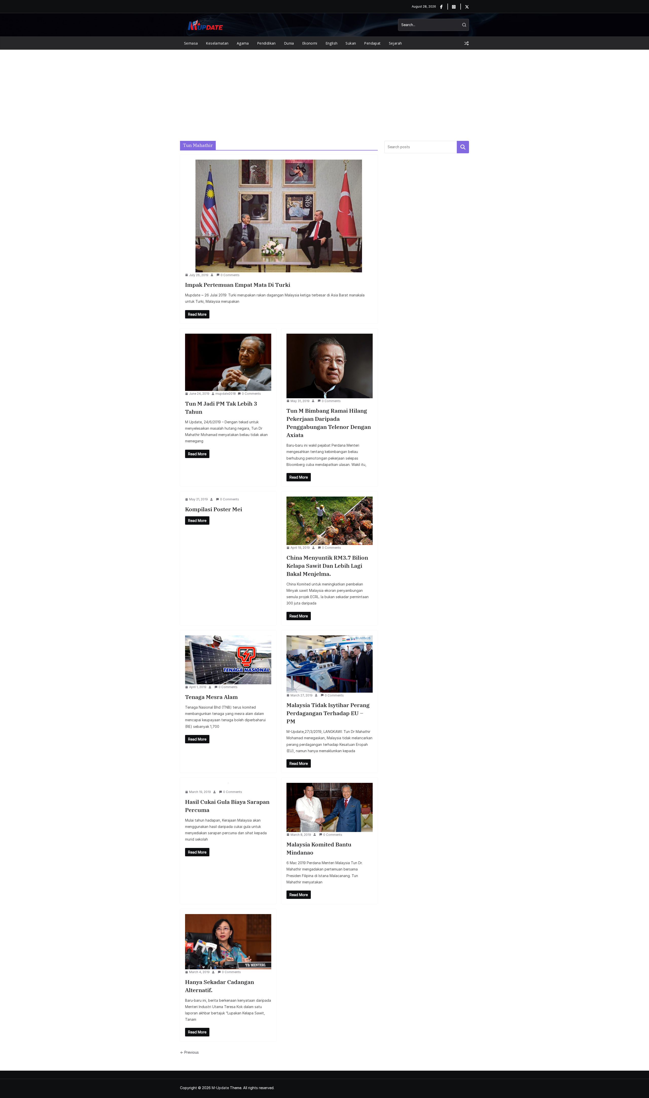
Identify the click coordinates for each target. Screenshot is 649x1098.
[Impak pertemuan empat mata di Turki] (279, 216)
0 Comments (230, 275)
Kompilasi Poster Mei (213, 509)
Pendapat (372, 43)
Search (463, 146)
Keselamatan (217, 43)
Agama (243, 43)
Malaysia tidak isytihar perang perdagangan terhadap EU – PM (328, 713)
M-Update (220, 1088)
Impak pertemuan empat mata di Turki (237, 284)
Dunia (289, 43)
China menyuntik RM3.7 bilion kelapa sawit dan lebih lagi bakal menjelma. (327, 565)
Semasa (191, 43)
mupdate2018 (225, 393)
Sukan (351, 43)
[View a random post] (466, 43)
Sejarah (395, 43)
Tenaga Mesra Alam (211, 697)
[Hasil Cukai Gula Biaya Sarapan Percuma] (228, 786)
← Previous (189, 1052)
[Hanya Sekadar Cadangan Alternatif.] (228, 941)
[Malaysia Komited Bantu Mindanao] (329, 807)
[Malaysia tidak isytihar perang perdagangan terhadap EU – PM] (329, 664)
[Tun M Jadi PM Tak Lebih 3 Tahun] (228, 362)
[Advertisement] (324, 87)
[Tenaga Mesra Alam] (228, 660)
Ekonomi (309, 43)
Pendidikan (266, 43)
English (332, 43)
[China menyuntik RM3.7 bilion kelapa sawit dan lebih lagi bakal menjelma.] (329, 521)
